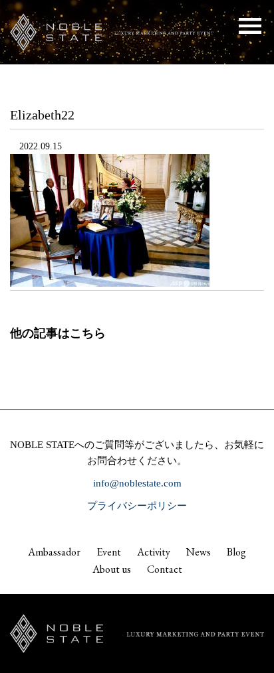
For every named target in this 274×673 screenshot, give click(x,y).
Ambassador (54, 552)
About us (111, 569)
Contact (164, 569)
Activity (153, 552)
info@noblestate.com (137, 483)
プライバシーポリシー (137, 505)
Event (108, 552)
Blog (236, 552)
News (198, 552)
